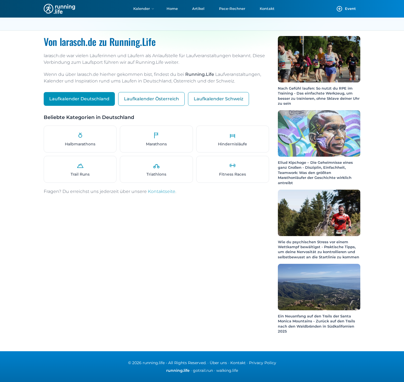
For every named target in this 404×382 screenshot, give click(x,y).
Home (172, 8)
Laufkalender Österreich (151, 98)
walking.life (227, 370)
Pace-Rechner (232, 8)
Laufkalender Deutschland (79, 98)
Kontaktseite (161, 191)
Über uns (218, 362)
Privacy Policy (262, 362)
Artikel (198, 8)
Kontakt (267, 8)
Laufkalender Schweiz (218, 98)
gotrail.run (203, 370)
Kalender (141, 8)
